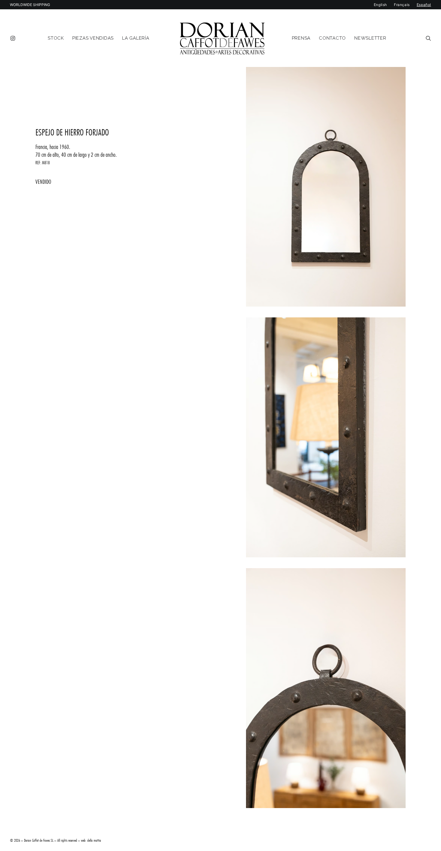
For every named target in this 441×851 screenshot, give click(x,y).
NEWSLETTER (370, 38)
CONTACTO (332, 38)
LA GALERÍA (135, 38)
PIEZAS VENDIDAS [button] (93, 38)
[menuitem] (14, 38)
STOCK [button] (56, 38)
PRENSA (301, 38)
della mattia (94, 840)
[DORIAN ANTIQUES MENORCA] (222, 38)
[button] (14, 38)
